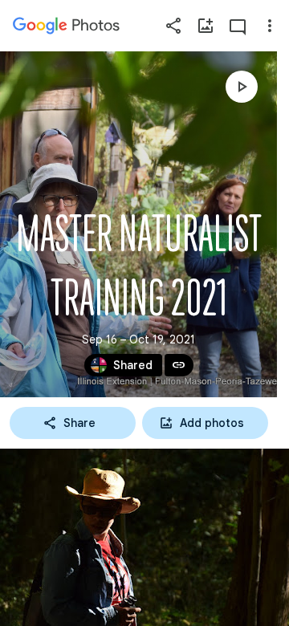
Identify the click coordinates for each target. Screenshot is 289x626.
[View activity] (238, 26)
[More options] (270, 26)
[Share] (173, 26)
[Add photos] (205, 26)
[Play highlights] (241, 86)
